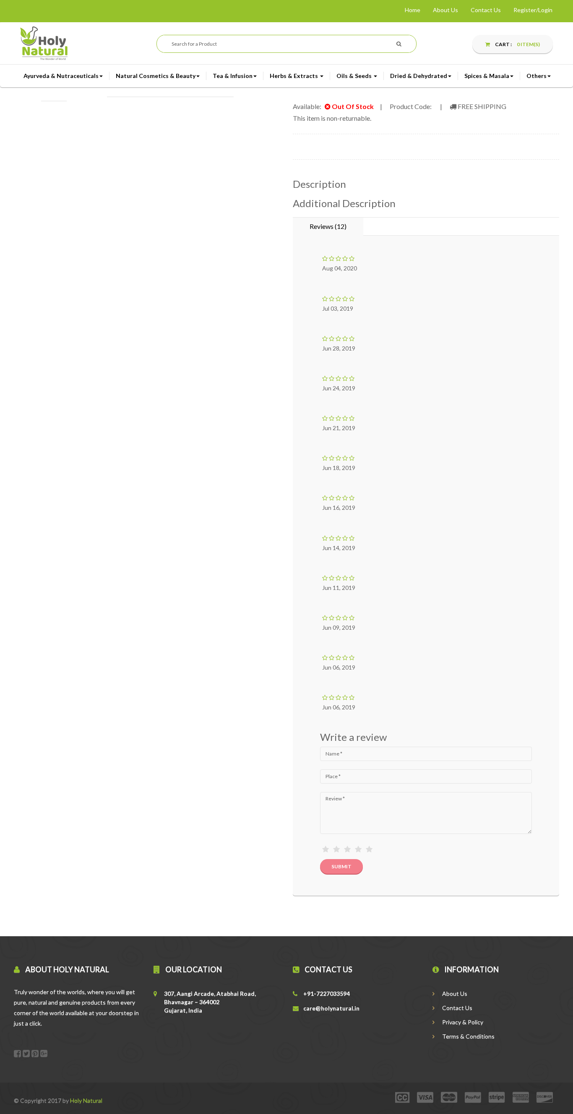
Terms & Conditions (468, 1036)
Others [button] (536, 75)
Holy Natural (86, 1100)
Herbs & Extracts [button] (294, 75)
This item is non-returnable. (332, 118)
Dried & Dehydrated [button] (418, 75)
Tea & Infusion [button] (233, 75)
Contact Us (486, 9)
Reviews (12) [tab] (328, 226)
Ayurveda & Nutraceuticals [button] (61, 75)
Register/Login (532, 9)
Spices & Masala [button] (486, 75)
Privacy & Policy (462, 1022)
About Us (445, 9)
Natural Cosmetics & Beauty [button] (155, 75)
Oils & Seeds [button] (354, 75)
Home (412, 9)
